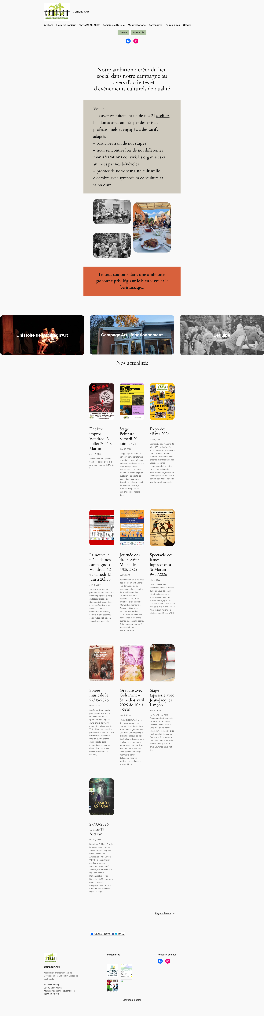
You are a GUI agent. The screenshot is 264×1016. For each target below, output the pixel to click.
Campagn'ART (82, 11)
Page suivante (165, 913)
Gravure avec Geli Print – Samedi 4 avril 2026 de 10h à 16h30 (132, 700)
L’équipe (221, 335)
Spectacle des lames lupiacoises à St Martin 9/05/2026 (161, 565)
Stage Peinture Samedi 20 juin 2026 (128, 436)
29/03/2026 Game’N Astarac (99, 829)
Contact (123, 32)
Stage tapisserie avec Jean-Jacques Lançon (162, 698)
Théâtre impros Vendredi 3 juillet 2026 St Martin (101, 439)
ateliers (163, 115)
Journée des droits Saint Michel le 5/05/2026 (130, 562)
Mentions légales (132, 1000)
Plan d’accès (138, 32)
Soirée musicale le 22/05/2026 (99, 695)
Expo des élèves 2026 (160, 432)
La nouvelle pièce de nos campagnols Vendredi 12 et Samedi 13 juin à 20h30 (100, 567)
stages (140, 143)
